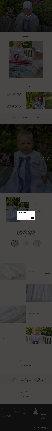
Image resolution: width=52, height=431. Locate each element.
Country (19, 213)
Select (33, 217)
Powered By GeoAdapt (26, 219)
